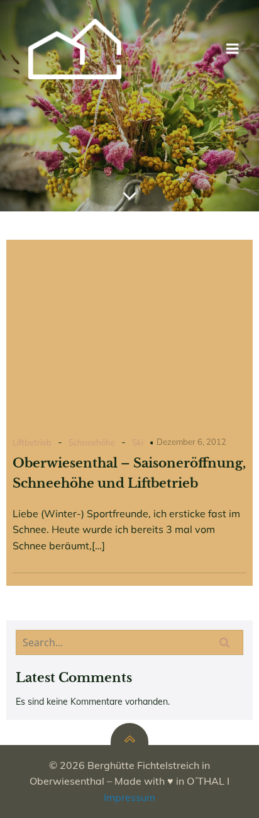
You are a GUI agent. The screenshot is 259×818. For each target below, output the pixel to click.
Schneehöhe (92, 442)
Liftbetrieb (32, 442)
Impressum (129, 797)
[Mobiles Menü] (232, 49)
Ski (137, 442)
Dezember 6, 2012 (191, 442)
